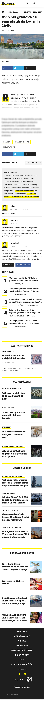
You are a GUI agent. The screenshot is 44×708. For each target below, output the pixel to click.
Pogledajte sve (33, 163)
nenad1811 (14, 220)
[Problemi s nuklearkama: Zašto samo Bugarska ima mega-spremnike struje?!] (36, 482)
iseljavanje (9, 147)
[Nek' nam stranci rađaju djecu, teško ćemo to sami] (36, 431)
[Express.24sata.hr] (8, 1)
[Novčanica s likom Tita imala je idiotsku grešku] (36, 359)
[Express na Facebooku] (19, 673)
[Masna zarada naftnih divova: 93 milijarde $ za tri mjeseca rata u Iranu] (36, 516)
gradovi (7, 142)
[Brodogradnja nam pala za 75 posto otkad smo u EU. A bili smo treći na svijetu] (36, 533)
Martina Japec (8, 362)
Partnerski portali (22, 687)
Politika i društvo (17, 305)
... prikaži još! (35, 259)
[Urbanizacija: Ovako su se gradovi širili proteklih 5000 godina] (36, 451)
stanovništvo (22, 142)
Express (10, 30)
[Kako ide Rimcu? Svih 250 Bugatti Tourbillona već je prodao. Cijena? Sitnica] (36, 499)
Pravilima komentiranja (24, 191)
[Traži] (27, 3)
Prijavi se (8, 265)
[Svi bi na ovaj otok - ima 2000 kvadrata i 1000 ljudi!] (36, 393)
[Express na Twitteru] (25, 673)
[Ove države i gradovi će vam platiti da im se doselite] (36, 412)
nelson (13, 206)
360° (11, 284)
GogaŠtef (14, 243)
